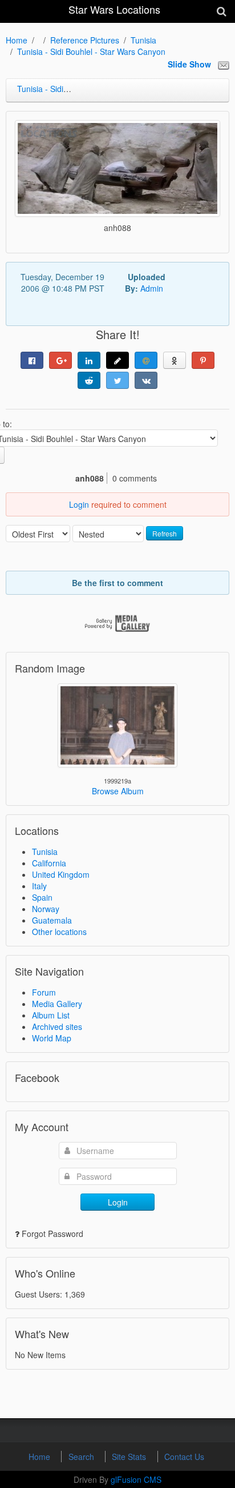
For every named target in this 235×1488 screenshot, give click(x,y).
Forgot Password (52, 1233)
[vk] (146, 380)
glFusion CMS (136, 1479)
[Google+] (60, 360)
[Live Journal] (117, 360)
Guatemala (52, 920)
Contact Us (184, 1456)
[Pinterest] (203, 360)
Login (79, 504)
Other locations (59, 931)
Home (16, 40)
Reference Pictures (84, 40)
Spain (42, 897)
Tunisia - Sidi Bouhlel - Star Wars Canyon (91, 51)
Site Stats (130, 1456)
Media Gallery (57, 1003)
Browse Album (118, 791)
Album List (51, 1015)
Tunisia (143, 40)
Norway (45, 908)
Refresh (164, 533)
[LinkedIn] (89, 360)
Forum (44, 992)
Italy (39, 886)
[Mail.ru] (146, 360)
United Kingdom (61, 874)
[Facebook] (32, 360)
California (49, 863)
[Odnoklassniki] (174, 360)
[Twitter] (117, 380)
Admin (151, 288)
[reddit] (89, 380)
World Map (51, 1038)
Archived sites (57, 1026)
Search (82, 1456)
